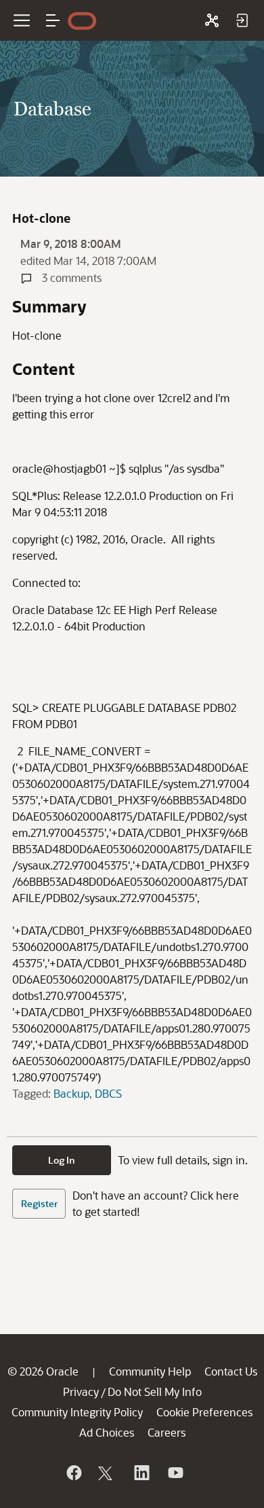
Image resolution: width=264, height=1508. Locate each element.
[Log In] (242, 20)
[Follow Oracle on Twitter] (107, 1473)
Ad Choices (106, 1432)
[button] (53, 20)
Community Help (150, 1371)
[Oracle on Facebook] (73, 1473)
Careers (166, 1432)
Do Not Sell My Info (155, 1391)
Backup (71, 1093)
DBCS (108, 1093)
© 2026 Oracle (43, 1371)
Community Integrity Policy (77, 1412)
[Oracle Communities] (212, 20)
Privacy (81, 1391)
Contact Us (230, 1371)
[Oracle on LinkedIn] (141, 1473)
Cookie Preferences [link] (204, 1412)
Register (39, 1203)
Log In (61, 1159)
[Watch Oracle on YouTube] (174, 1473)
